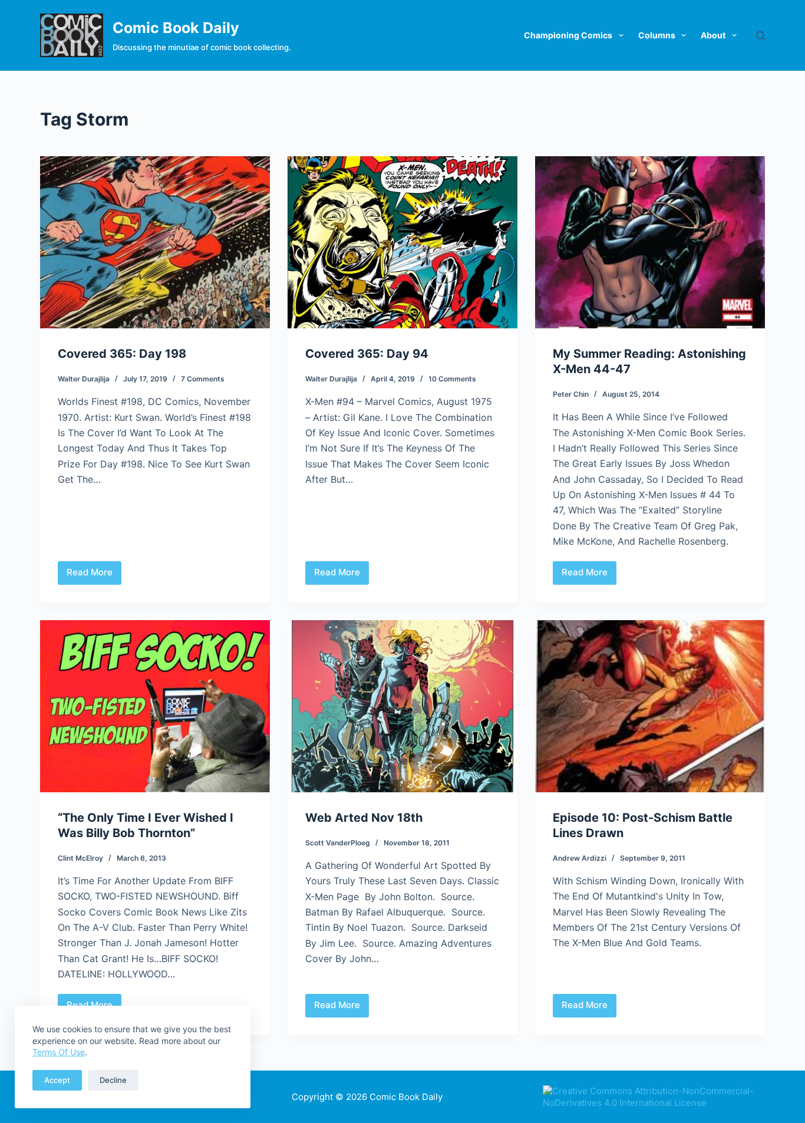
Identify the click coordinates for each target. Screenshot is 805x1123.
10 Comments (452, 378)
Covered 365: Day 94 (366, 354)
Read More (94, 575)
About (713, 35)
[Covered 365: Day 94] (402, 242)
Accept (57, 1080)
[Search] (760, 35)
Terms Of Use (58, 1052)
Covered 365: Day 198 (122, 354)
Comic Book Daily (176, 28)
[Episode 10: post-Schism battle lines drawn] (650, 706)
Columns (656, 35)
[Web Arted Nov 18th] (402, 706)
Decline (113, 1080)
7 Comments (203, 378)
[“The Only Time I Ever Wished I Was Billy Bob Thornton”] (155, 706)
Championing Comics (568, 35)
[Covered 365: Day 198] (155, 242)
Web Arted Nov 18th (364, 818)
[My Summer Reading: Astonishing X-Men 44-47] (650, 242)
